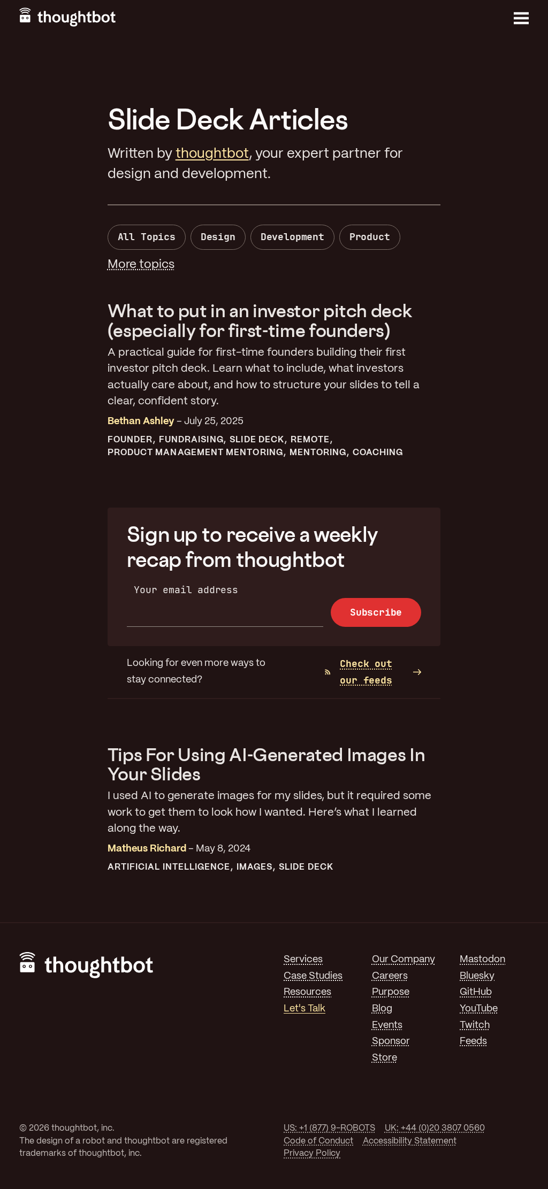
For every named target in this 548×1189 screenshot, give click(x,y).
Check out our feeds (366, 671)
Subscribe (376, 612)
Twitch (475, 1025)
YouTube (479, 1009)
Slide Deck (257, 440)
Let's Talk (304, 1009)
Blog (382, 1009)
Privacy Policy (312, 1153)
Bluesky (477, 976)
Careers (390, 976)
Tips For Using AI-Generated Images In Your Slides (266, 764)
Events (387, 1025)
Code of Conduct (318, 1141)
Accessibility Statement (409, 1141)
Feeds (473, 1041)
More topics (141, 265)
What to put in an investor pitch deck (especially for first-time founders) (260, 320)
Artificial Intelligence (169, 867)
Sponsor (391, 1041)
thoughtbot (212, 154)
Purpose (390, 992)
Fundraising (191, 440)
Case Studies (313, 976)
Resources (307, 992)
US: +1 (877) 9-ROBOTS (329, 1128)
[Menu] (521, 18)
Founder (130, 440)
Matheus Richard (147, 849)
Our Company (403, 959)
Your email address (186, 590)
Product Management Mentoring (195, 453)
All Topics (147, 237)
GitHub (476, 992)
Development (292, 237)
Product (369, 237)
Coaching (378, 453)
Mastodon (482, 959)
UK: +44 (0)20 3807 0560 (435, 1128)
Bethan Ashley (141, 421)
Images (254, 867)
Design (218, 237)
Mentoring (318, 453)
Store (384, 1058)
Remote (310, 440)
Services (303, 959)
